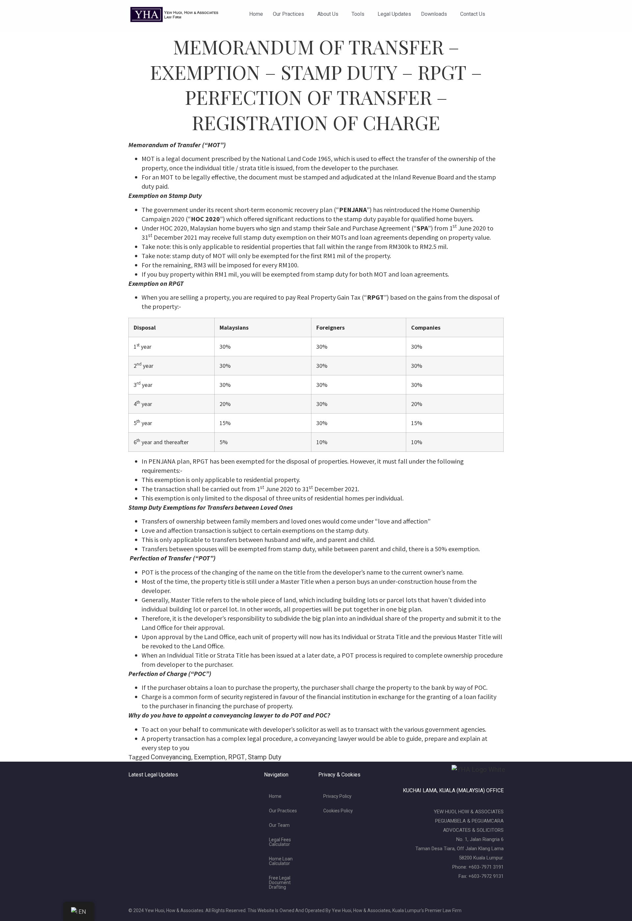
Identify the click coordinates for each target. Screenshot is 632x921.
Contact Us (472, 14)
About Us (327, 14)
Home (256, 14)
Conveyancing (171, 757)
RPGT (236, 757)
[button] (290, 14)
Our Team (279, 825)
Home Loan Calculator (281, 861)
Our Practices (288, 14)
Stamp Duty (264, 757)
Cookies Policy (338, 810)
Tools (358, 14)
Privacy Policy (337, 796)
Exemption (209, 757)
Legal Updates (394, 14)
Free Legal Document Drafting (280, 882)
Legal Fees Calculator (280, 842)
